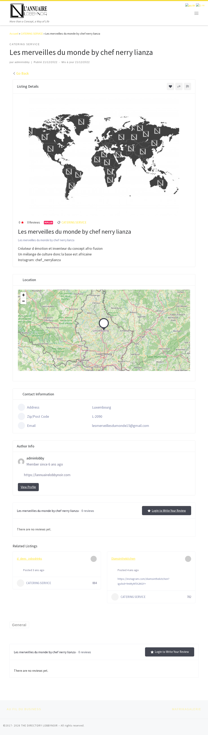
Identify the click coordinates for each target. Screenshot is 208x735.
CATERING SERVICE (32, 33)
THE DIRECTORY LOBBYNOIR (39, 725)
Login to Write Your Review (169, 511)
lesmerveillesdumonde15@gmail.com (120, 425)
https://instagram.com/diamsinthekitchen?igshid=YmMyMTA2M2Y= (143, 581)
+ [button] (23, 295)
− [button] (23, 301)
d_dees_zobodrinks (29, 559)
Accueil (14, 33)
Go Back (22, 73)
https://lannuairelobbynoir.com (47, 474)
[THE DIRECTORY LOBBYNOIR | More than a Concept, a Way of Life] (29, 10)
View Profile (28, 487)
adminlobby (22, 62)
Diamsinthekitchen (123, 559)
